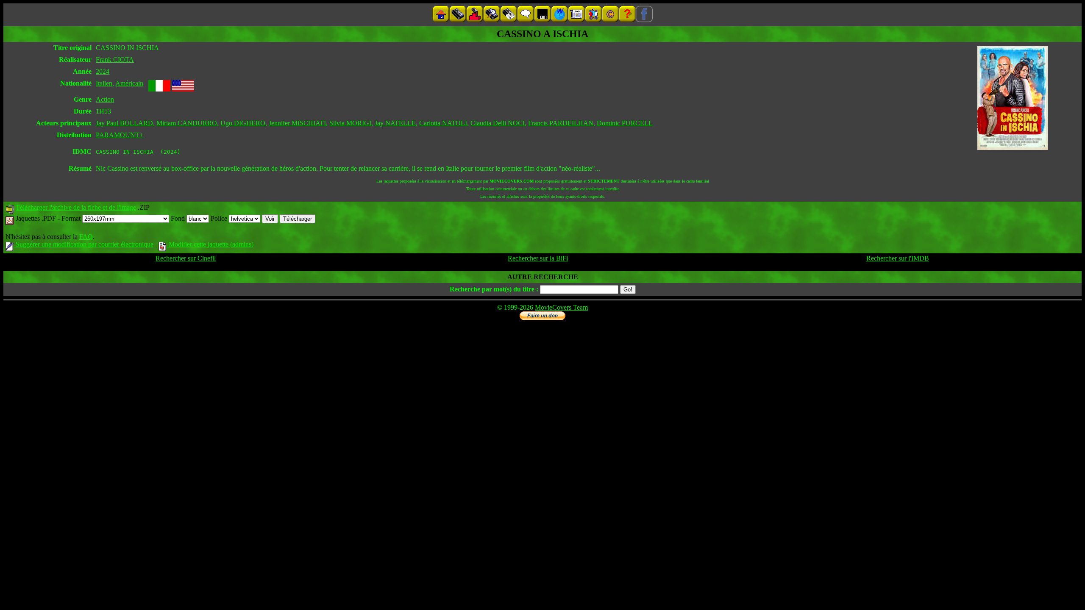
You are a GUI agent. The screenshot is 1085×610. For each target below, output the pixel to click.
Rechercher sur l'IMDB (897, 258)
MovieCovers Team (561, 307)
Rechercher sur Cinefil (186, 258)
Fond (178, 218)
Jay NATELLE (395, 123)
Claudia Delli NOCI (497, 123)
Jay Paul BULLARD (124, 123)
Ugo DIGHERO (242, 123)
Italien (104, 83)
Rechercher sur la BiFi (538, 258)
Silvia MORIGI (350, 123)
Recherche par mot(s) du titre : (494, 289)
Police (220, 218)
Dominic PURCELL (625, 123)
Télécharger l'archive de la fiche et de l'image (76, 207)
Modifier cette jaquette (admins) (210, 244)
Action (105, 99)
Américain (129, 83)
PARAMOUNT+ (119, 135)
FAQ (86, 236)
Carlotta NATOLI (443, 123)
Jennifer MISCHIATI (297, 123)
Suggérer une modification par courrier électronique (83, 244)
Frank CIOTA (115, 59)
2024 (102, 71)
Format (71, 218)
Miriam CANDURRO (186, 123)
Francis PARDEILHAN (560, 123)
